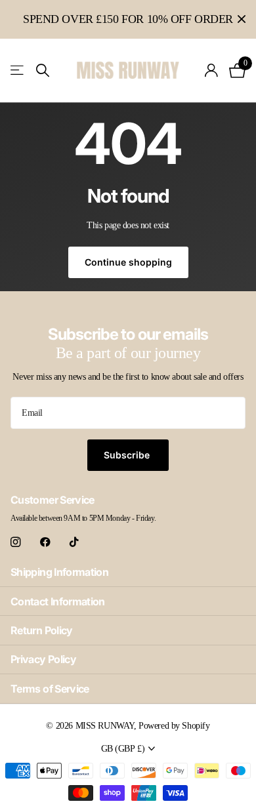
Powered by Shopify (174, 725)
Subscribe (128, 454)
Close (241, 19)
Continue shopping (128, 262)
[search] (42, 70)
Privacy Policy (43, 659)
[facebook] (45, 542)
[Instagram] (15, 542)
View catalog (18, 70)
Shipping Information (59, 571)
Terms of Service (50, 688)
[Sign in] (212, 70)
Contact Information (58, 601)
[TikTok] (74, 542)
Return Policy (42, 630)
